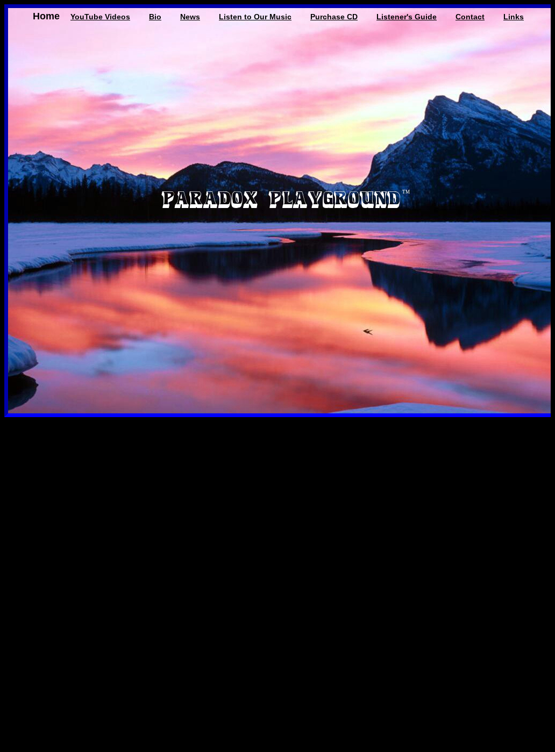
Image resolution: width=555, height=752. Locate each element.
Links (513, 16)
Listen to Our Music (255, 16)
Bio (155, 16)
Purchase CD (334, 16)
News (190, 16)
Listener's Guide (406, 16)
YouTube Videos (100, 16)
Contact (470, 16)
